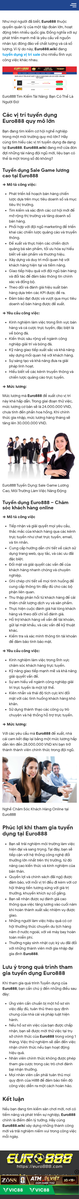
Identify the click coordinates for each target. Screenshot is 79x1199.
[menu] (73, 5)
